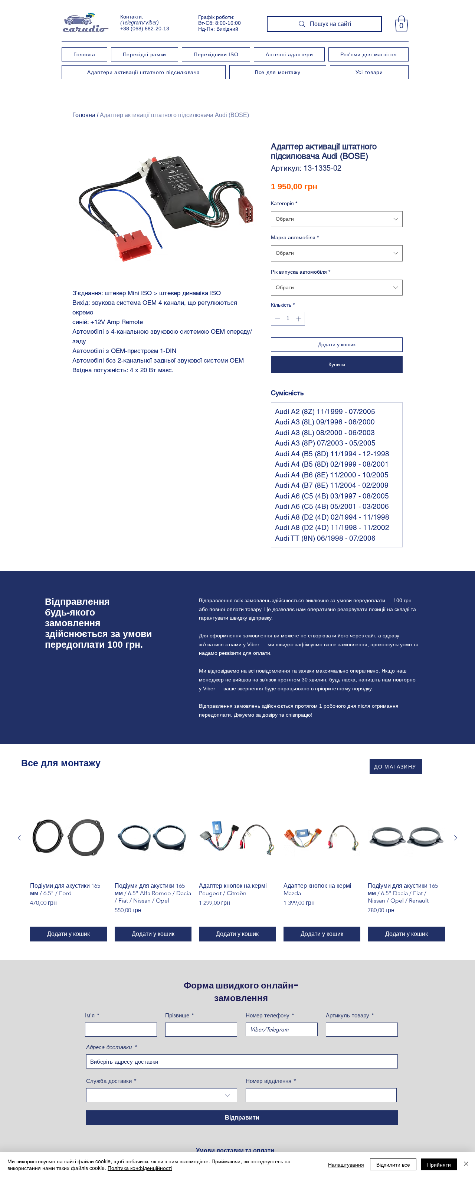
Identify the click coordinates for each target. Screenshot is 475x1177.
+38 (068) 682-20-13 (144, 28)
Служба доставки (109, 1081)
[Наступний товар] (455, 837)
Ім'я (90, 1015)
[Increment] (299, 318)
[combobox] (337, 219)
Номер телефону (267, 1015)
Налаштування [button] (346, 1164)
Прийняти (439, 1164)
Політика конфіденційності (140, 1167)
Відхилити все (393, 1164)
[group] (237, 870)
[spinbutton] (288, 318)
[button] (401, 23)
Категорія (284, 203)
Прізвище (177, 1015)
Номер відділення (268, 1081)
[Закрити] (466, 1164)
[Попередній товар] (19, 837)
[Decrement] (276, 318)
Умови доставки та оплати (235, 1150)
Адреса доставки (109, 1047)
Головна (83, 115)
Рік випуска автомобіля (300, 272)
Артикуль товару (347, 1015)
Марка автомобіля (295, 237)
